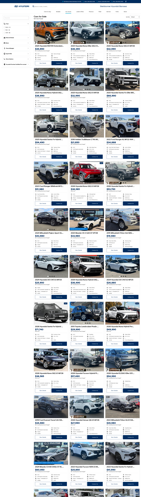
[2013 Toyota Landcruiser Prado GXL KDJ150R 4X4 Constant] (87, 313)
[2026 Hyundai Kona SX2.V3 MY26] (87, 172)
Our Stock (68, 11)
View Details (43, 63)
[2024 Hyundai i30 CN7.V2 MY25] (51, 266)
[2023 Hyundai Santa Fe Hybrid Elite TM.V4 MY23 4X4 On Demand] (122, 453)
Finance (91, 11)
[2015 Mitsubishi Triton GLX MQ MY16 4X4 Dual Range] (122, 219)
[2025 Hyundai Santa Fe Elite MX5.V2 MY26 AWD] (122, 79)
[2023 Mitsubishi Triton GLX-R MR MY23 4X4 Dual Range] (122, 406)
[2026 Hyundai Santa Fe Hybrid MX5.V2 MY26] (122, 172)
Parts (117, 11)
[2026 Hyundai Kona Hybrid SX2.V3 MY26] (87, 266)
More (125, 11)
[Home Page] (21, 6)
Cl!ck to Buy (47, 11)
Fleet (100, 11)
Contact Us (59, 63)
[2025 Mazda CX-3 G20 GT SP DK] (87, 219)
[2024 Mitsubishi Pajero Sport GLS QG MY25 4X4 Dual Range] (51, 219)
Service (108, 11)
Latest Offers (80, 11)
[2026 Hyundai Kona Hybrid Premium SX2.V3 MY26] (122, 313)
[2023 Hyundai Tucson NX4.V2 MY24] (87, 453)
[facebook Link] (126, 1)
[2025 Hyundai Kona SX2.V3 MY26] (122, 32)
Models (58, 11)
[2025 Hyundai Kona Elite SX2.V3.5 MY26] (87, 32)
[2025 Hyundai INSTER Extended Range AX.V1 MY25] (51, 32)
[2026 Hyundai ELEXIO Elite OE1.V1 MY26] (122, 359)
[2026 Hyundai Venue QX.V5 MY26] (87, 406)
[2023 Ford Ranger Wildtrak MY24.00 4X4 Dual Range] (51, 172)
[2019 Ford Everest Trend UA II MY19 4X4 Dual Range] (51, 406)
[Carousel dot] (48, 42)
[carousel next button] (66, 32)
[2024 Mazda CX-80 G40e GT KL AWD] (51, 453)
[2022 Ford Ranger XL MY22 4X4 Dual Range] (122, 126)
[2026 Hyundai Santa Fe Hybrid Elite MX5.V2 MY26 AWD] (51, 313)
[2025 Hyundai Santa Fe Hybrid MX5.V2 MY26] (51, 126)
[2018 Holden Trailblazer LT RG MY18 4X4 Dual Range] (87, 126)
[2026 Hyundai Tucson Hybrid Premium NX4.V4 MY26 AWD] (87, 359)
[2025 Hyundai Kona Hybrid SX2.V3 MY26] (51, 79)
